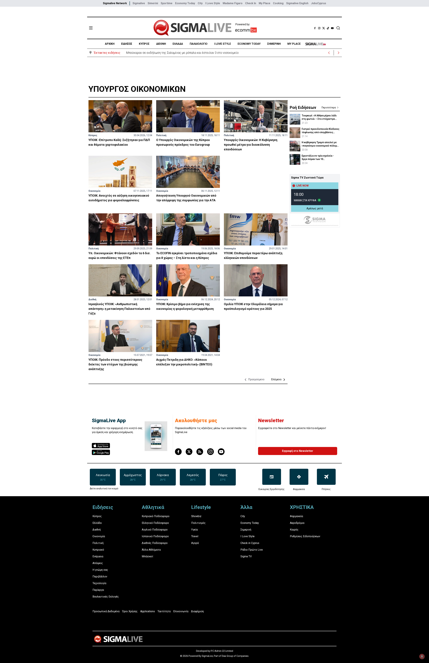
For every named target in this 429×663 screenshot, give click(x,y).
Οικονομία (94, 191)
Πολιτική (161, 135)
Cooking (278, 3)
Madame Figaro (232, 3)
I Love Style (212, 3)
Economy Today (185, 3)
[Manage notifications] (422, 656)
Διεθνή (92, 299)
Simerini (153, 3)
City (200, 3)
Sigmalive (139, 3)
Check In (250, 3)
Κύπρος (92, 135)
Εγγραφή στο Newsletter (297, 450)
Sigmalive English (297, 3)
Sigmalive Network (115, 3)
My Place (264, 3)
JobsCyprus (318, 3)
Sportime (166, 3)
